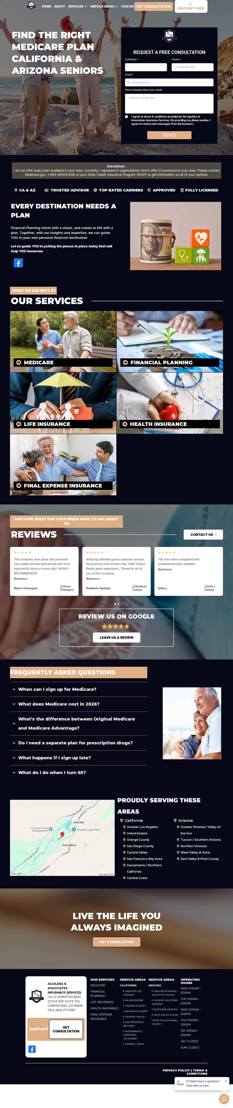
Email (129, 74)
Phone (176, 59)
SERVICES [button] (76, 6)
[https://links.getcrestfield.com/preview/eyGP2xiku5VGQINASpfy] (36, 997)
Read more (20, 578)
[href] (62, 838)
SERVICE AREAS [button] (102, 6)
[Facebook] (18, 262)
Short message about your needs (143, 89)
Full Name (131, 59)
